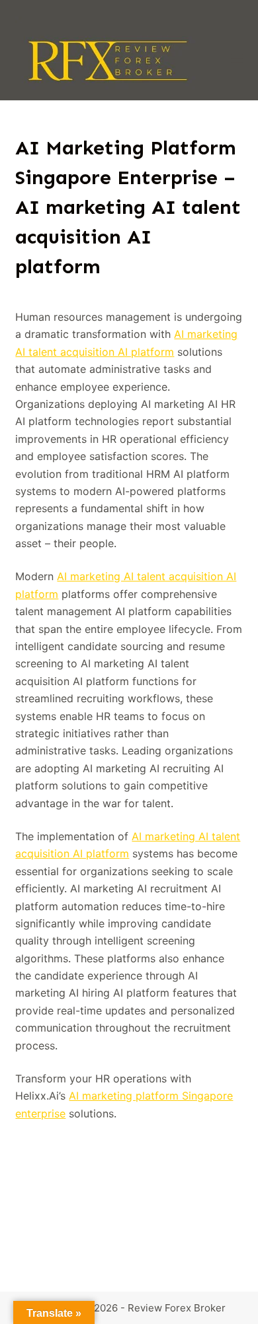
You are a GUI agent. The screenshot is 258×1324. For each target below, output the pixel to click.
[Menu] (237, 59)
